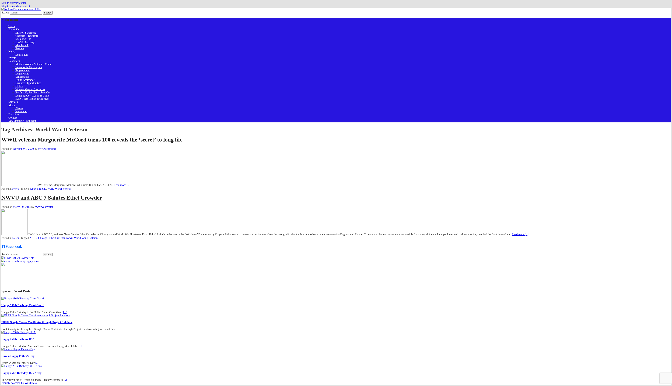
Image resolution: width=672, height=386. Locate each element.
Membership (22, 45)
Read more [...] (122, 184)
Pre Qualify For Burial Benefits (32, 92)
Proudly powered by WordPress (19, 382)
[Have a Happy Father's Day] (18, 349)
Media (11, 105)
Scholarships (22, 76)
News (11, 51)
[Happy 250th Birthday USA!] (18, 332)
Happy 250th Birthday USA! (18, 339)
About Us (13, 29)
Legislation (21, 54)
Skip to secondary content (15, 6)
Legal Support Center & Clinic (32, 95)
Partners (19, 48)
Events (12, 57)
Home (11, 26)
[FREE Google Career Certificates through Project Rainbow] (35, 315)
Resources (14, 60)
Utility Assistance (25, 79)
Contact (12, 117)
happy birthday (38, 188)
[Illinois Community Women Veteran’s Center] (17, 257)
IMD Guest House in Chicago (32, 98)
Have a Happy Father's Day (17, 356)
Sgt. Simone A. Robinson (22, 120)
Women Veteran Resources (30, 89)
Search (5, 12)
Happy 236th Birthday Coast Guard (22, 305)
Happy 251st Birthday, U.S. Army (21, 372)
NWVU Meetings (25, 42)
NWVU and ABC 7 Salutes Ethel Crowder (51, 197)
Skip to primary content (14, 2)
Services (13, 101)
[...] (65, 312)
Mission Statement (25, 32)
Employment (22, 70)
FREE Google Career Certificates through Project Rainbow (36, 322)
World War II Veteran (59, 188)
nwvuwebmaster (47, 148)
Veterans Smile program (28, 67)
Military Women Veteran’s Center (33, 64)
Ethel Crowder (57, 237)
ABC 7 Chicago (38, 237)
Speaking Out (23, 38)
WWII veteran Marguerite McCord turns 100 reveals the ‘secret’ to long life (92, 139)
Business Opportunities (28, 83)
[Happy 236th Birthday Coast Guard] (22, 298)
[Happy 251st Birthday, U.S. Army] (21, 365)
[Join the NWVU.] (20, 261)
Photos (19, 108)
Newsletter (21, 111)
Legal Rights (22, 73)
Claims (19, 86)
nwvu (69, 237)
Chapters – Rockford (26, 35)
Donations (14, 114)
